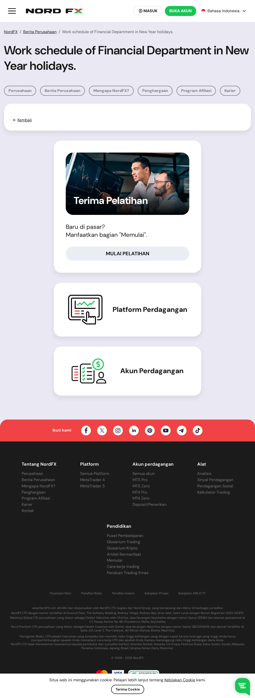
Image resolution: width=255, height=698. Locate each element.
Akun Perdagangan (152, 370)
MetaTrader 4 (92, 479)
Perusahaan (20, 90)
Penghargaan (155, 90)
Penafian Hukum (123, 593)
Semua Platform (94, 473)
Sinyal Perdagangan (215, 479)
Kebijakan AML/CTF (191, 593)
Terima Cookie (128, 689)
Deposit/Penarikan (149, 504)
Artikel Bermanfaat (124, 554)
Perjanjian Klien (60, 593)
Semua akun (143, 473)
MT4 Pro (139, 492)
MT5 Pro (139, 479)
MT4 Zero (140, 498)
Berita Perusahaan (40, 31)
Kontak (28, 510)
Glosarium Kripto (122, 548)
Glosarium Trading (123, 541)
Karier (230, 90)
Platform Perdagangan (150, 309)
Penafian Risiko (91, 593)
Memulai (114, 560)
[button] (12, 11)
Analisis (204, 473)
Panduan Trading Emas (127, 572)
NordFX (11, 31)
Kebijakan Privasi (156, 593)
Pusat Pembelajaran (125, 535)
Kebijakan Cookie (179, 680)
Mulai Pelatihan (127, 253)
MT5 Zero (141, 486)
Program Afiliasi (196, 90)
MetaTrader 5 (92, 486)
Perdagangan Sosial (215, 486)
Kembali (24, 120)
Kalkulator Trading (213, 492)
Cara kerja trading (123, 566)
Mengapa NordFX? (111, 90)
